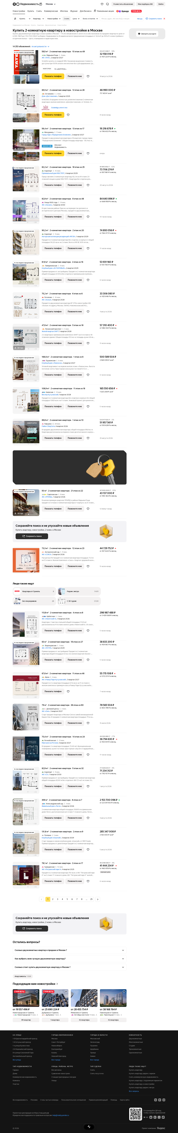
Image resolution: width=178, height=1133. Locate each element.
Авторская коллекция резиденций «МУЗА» (59, 236)
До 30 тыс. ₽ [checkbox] (23, 471)
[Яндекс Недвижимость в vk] (155, 1099)
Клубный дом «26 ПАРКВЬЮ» (53, 268)
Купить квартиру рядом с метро (141, 1088)
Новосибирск (56, 1046)
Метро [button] (139, 19)
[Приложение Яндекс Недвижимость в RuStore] (163, 1117)
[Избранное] (102, 4)
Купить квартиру (135, 1070)
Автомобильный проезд (22, 1056)
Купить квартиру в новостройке (141, 1084)
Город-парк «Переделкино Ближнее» (56, 135)
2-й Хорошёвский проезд (23, 1049)
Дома (15, 1073)
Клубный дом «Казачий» (51, 838)
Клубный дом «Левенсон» (52, 363)
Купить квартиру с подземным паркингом (145, 1081)
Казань (54, 1053)
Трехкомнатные (135, 1049)
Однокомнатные (135, 1053)
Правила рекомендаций (98, 1100)
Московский (95, 1039)
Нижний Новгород (58, 1056)
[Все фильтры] (15, 18)
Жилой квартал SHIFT (50, 331)
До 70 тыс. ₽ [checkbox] (55, 471)
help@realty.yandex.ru (60, 1115)
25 (91, 899)
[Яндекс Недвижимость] (27, 4)
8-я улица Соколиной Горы (23, 1053)
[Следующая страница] (98, 899)
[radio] (52, 899)
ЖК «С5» (45, 774)
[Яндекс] (161, 1128)
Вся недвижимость (20, 1100)
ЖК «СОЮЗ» (47, 554)
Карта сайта (124, 1100)
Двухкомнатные (135, 1039)
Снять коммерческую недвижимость (143, 1077)
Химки (92, 1056)
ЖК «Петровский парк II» (51, 869)
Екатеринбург (56, 1049)
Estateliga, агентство (59, 108)
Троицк (93, 1053)
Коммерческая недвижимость (25, 1077)
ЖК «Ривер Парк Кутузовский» (54, 680)
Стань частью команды (49, 1100)
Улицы (54, 1081)
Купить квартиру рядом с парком (142, 1073)
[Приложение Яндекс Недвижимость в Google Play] (155, 1117)
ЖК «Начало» (47, 205)
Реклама (34, 1100)
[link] (161, 4)
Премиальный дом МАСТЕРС (53, 173)
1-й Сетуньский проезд (22, 1042)
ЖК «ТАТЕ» (46, 58)
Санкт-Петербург (58, 1042)
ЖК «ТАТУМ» (47, 648)
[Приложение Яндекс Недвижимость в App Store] (150, 1117)
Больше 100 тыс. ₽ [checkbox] (26, 478)
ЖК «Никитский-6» (49, 619)
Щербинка (94, 1049)
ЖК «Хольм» (47, 300)
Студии (132, 1046)
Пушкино (93, 1046)
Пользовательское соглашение (73, 1100)
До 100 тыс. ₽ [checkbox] (72, 471)
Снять (92, 1070)
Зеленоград (95, 1042)
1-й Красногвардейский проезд (25, 1039)
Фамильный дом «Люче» (51, 806)
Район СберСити (48, 426)
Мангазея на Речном (50, 743)
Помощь (114, 1100)
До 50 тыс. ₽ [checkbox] (39, 471)
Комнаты (16, 1081)
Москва (54, 1039)
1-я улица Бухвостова (21, 1046)
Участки (16, 1084)
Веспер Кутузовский (50, 395)
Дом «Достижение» (50, 96)
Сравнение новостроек (60, 1073)
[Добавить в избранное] (88, 76)
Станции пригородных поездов (63, 1077)
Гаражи (16, 1070)
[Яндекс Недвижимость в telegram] (163, 1099)
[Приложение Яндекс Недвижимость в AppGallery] (159, 1117)
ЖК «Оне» (46, 711)
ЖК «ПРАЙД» (47, 497)
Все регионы (56, 1070)
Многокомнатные (136, 1042)
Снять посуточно (97, 1073)
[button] (107, 4)
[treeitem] (19, 11)
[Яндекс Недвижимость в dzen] (159, 1099)
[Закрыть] (164, 19)
